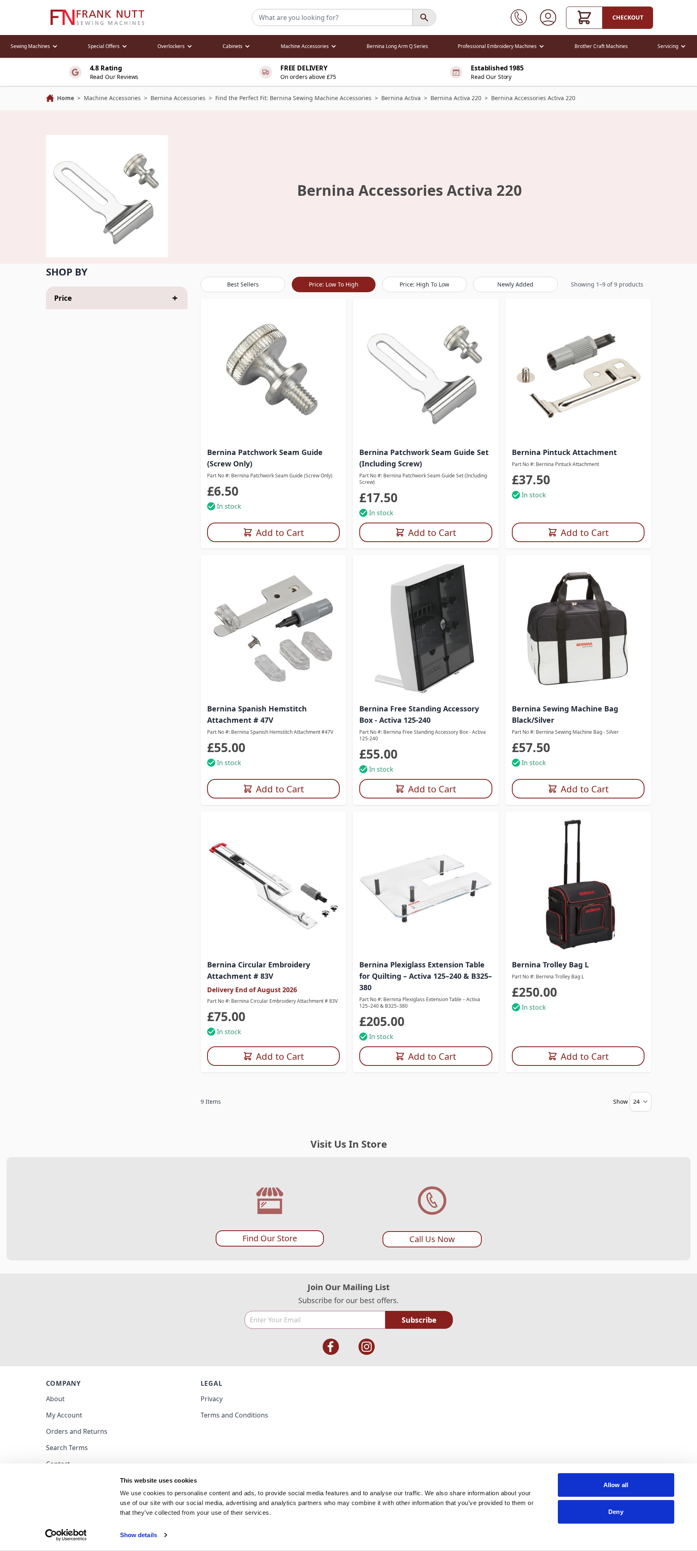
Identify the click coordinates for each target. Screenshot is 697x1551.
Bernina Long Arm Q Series (397, 46)
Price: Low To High (333, 284)
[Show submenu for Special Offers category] (124, 46)
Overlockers (171, 46)
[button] (117, 272)
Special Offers (104, 46)
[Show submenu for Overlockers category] (190, 46)
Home (65, 98)
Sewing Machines (30, 46)
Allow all (615, 1484)
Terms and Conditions (234, 1415)
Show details (138, 1534)
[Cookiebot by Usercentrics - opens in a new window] (65, 1535)
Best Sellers (243, 284)
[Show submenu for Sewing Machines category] (55, 46)
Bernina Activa (401, 98)
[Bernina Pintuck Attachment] (578, 371)
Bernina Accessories (178, 98)
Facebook (331, 1347)
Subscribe (419, 1320)
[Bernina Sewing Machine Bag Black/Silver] (578, 628)
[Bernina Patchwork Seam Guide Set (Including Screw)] (425, 371)
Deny (615, 1511)
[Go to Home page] (97, 17)
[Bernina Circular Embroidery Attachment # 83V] (273, 884)
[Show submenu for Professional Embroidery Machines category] (541, 46)
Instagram (366, 1347)
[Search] (424, 17)
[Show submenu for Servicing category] (683, 46)
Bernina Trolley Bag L (550, 964)
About (55, 1398)
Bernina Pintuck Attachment (564, 452)
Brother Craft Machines (601, 46)
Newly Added (515, 284)
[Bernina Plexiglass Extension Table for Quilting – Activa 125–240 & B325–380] (425, 884)
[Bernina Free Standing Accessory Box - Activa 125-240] (425, 628)
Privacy (212, 1398)
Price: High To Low (424, 284)
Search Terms (67, 1447)
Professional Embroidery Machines (497, 46)
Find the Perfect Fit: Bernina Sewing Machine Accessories (293, 98)
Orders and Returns (76, 1431)
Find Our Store (270, 1238)
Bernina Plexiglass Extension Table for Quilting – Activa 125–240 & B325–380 (425, 976)
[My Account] (548, 17)
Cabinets (233, 46)
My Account (64, 1415)
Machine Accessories (305, 46)
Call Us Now (432, 1239)
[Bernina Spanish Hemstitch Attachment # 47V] (273, 628)
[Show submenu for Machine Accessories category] (334, 46)
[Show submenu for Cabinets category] (247, 46)
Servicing (668, 46)
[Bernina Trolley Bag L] (578, 884)
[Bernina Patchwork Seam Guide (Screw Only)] (273, 371)
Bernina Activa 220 (455, 98)
